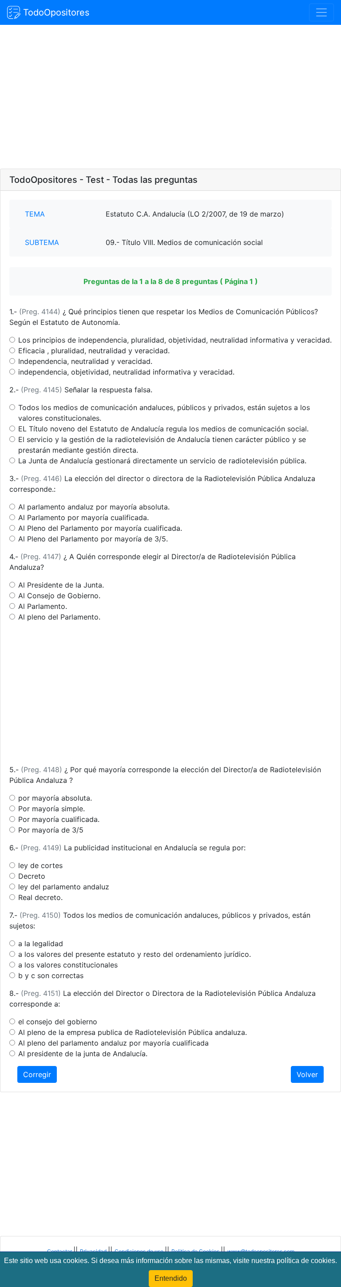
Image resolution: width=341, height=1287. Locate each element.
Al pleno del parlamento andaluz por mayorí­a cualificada (113, 1042)
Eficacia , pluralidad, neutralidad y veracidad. (94, 350)
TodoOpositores (54, 12)
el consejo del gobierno (57, 1021)
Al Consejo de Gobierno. (59, 595)
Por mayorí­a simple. (51, 808)
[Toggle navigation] (321, 12)
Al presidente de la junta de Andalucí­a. (82, 1053)
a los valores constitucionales (68, 964)
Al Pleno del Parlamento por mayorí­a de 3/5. (93, 538)
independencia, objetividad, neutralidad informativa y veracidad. (126, 371)
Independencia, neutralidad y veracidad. (85, 361)
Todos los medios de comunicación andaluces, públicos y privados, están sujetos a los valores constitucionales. (164, 412)
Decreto (31, 876)
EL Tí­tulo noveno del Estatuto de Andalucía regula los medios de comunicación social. (163, 428)
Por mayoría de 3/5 (50, 829)
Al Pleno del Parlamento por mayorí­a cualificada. (100, 528)
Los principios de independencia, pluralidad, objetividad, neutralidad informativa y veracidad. (175, 340)
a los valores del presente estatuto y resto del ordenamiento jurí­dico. (134, 954)
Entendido (171, 1278)
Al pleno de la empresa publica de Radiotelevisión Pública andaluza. (132, 1032)
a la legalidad (40, 943)
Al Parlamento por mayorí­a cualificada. (83, 517)
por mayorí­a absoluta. (55, 798)
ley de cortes (40, 865)
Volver (307, 1074)
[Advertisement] (170, 98)
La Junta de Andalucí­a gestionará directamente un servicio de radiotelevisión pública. (162, 460)
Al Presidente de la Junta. (61, 584)
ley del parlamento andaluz (63, 886)
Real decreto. (40, 897)
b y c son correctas (50, 975)
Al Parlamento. (42, 606)
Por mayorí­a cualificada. (58, 819)
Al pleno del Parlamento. (59, 616)
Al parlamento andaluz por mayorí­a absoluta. (94, 506)
